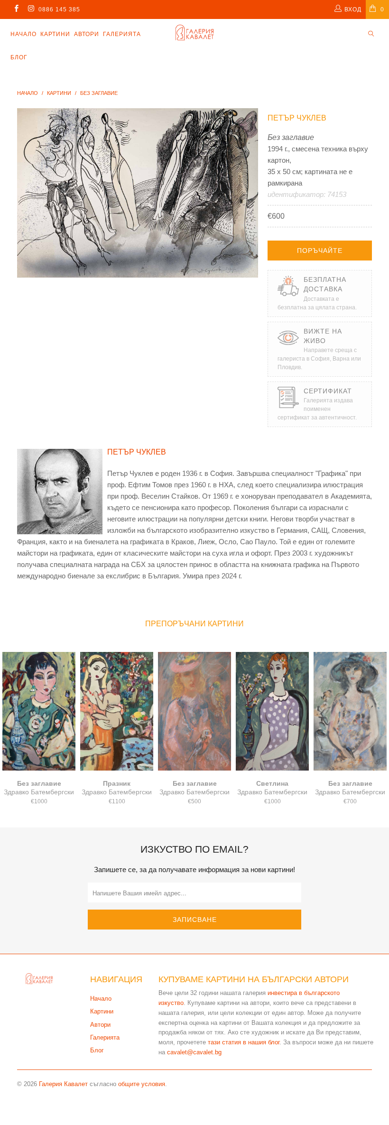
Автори (86, 34)
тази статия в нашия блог (243, 1042)
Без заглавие (38, 711)
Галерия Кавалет (63, 1084)
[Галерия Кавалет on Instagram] (31, 9)
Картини (55, 34)
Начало (23, 34)
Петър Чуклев (297, 118)
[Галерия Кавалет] (194, 32)
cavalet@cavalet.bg (194, 1052)
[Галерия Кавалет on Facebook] (16, 9)
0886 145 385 (59, 9)
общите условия (141, 1084)
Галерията (122, 34)
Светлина (272, 711)
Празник (116, 711)
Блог (19, 57)
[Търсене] (371, 34)
